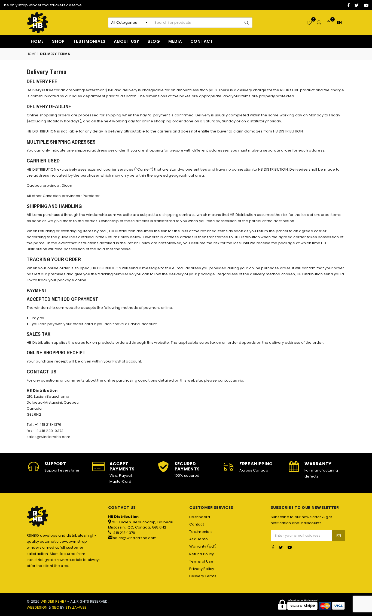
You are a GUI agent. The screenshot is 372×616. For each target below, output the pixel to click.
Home (37, 41)
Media (175, 41)
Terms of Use (201, 561)
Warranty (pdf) (203, 546)
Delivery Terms (203, 576)
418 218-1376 (123, 532)
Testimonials (89, 41)
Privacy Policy (201, 568)
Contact (201, 41)
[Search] (246, 22)
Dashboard (199, 517)
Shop (58, 41)
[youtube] (366, 5)
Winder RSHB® (53, 601)
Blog (154, 41)
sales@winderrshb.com (48, 436)
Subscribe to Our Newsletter (305, 507)
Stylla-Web (76, 607)
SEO (55, 607)
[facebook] (348, 5)
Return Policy (117, 237)
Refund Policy (201, 554)
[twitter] (356, 5)
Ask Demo (198, 539)
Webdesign (37, 607)
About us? (126, 41)
